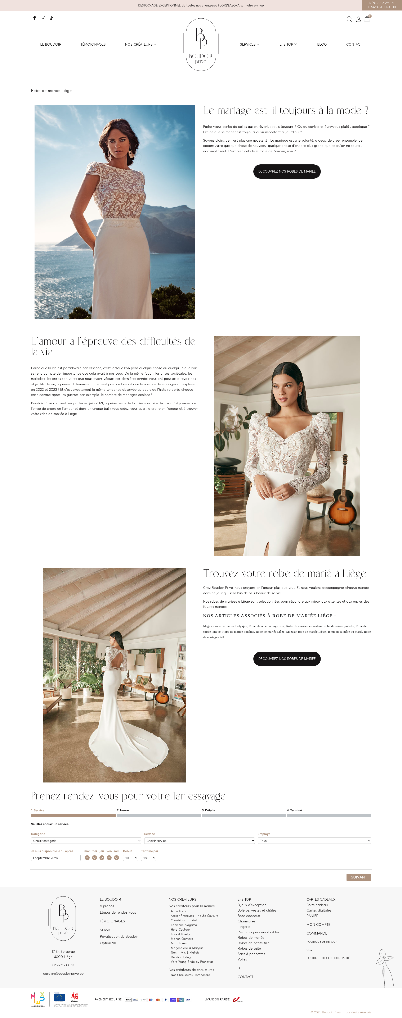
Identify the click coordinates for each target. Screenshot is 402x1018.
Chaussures (246, 921)
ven (109, 851)
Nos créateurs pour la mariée (192, 906)
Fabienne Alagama (184, 925)
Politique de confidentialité (328, 958)
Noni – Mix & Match (185, 952)
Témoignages (93, 44)
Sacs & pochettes (251, 954)
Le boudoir (50, 44)
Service (149, 834)
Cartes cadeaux (321, 899)
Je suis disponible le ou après (52, 851)
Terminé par (149, 851)
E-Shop (244, 899)
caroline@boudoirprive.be (63, 973)
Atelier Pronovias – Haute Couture (194, 915)
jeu (102, 851)
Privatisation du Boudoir (119, 936)
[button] (349, 20)
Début (127, 851)
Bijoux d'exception (252, 905)
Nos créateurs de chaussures (191, 970)
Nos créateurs (139, 44)
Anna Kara (178, 911)
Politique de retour (322, 941)
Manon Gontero (182, 938)
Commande (317, 933)
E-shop (286, 44)
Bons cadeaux (249, 916)
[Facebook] (34, 17)
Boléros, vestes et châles (257, 910)
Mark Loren (179, 943)
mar (87, 851)
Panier (312, 916)
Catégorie (38, 834)
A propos (107, 906)
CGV (309, 949)
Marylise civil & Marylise (187, 948)
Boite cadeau (317, 905)
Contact (354, 44)
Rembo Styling (181, 957)
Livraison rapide (217, 999)
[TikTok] (51, 17)
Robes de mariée (251, 937)
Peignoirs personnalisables (258, 932)
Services (248, 44)
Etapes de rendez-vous (118, 912)
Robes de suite (249, 948)
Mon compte (318, 924)
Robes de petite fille (253, 943)
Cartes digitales (319, 910)
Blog (322, 44)
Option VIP (108, 943)
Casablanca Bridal (184, 920)
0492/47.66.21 (63, 965)
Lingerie (244, 927)
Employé (264, 834)
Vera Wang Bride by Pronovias (192, 961)
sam (116, 851)
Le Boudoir (110, 899)
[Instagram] (43, 17)
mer (94, 851)
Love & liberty (180, 934)
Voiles (242, 959)
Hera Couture (180, 929)
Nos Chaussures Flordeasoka (190, 975)
